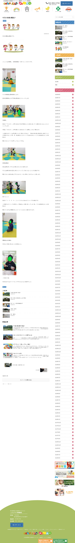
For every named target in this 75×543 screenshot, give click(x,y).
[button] (73, 17)
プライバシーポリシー (53, 529)
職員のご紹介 (35, 529)
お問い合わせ (67, 3)
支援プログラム (20, 529)
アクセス (46, 529)
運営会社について (62, 529)
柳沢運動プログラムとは (12, 529)
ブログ (30, 529)
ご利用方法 (26, 529)
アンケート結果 (41, 529)
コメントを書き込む (26, 380)
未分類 (5, 286)
